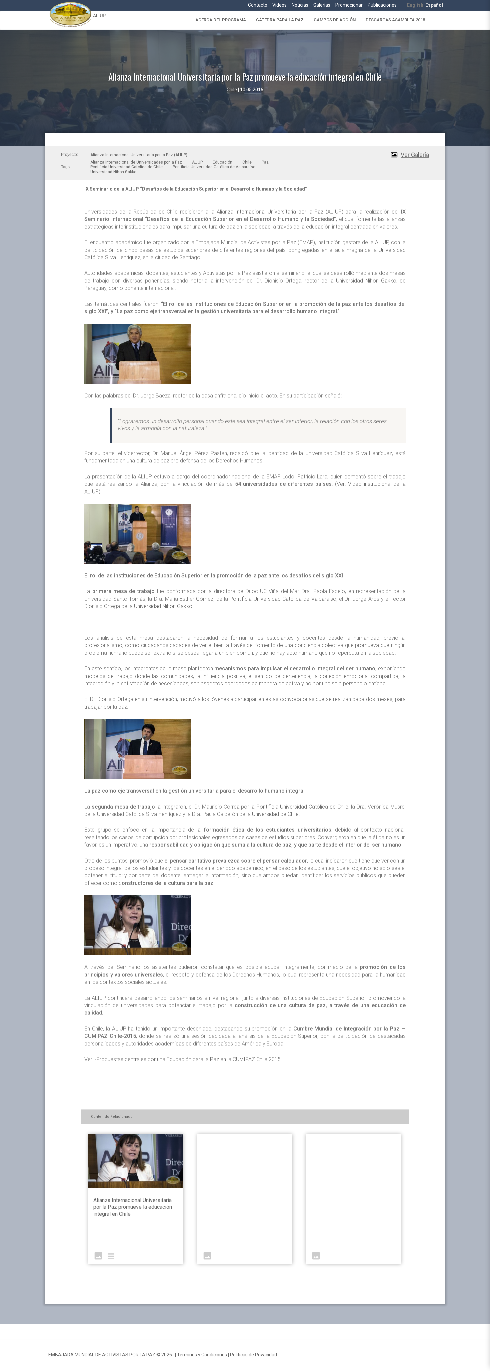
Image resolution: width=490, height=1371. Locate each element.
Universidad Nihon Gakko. (164, 606)
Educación (222, 162)
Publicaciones (382, 5)
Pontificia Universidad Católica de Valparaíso (214, 167)
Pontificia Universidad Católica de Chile (126, 167)
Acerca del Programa (220, 19)
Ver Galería (415, 154)
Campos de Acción (335, 19)
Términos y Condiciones (202, 1354)
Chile (247, 162)
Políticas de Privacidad (253, 1354)
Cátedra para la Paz (280, 19)
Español (434, 5)
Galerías (321, 5)
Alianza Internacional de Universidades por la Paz (136, 162)
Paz (265, 162)
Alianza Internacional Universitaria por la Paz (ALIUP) (138, 155)
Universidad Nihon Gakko (113, 172)
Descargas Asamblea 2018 (395, 19)
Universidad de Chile (275, 814)
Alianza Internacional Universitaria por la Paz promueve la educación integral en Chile (132, 1207)
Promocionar (349, 5)
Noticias (300, 5)
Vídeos (279, 5)
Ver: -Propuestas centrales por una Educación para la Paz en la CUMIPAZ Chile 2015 (182, 1059)
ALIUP (99, 15)
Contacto (257, 5)
